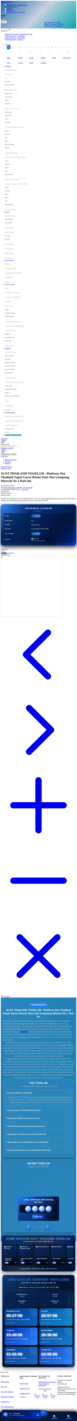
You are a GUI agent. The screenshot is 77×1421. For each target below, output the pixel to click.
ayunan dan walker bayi (14, 416)
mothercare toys (9, 429)
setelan (7, 141)
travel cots (9, 249)
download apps (22, 5)
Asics (8, 63)
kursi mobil (9, 232)
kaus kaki (7, 122)
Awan (31, 63)
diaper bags (9, 253)
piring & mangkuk (10, 313)
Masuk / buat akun (11, 460)
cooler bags (8, 341)
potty (7, 401)
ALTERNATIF (54, 1418)
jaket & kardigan (9, 144)
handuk (8, 410)
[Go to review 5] (44, 1227)
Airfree (31, 58)
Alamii (43, 58)
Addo (8, 58)
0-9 (69, 51)
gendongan (9, 244)
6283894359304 (25, 1393)
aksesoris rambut (9, 85)
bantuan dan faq (25, 1388)
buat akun (8, 461)
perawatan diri (9, 373)
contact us (20, 39)
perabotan (9, 277)
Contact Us (58, 26)
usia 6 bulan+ (8, 222)
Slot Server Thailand (7, 1397)
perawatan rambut (10, 366)
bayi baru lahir (9, 219)
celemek (8, 302)
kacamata (7, 81)
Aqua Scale (66, 58)
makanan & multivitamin (15, 326)
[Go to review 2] (36, 1227)
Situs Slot (4, 1387)
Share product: (5, 555)
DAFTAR (60, 24)
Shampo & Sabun (10, 362)
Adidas (20, 58)
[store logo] (16, 31)
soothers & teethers (12, 297)
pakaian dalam (9, 174)
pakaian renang (11, 153)
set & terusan (8, 97)
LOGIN (57, 22)
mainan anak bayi (12, 425)
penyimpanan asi (9, 337)
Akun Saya (4, 438)
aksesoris (7, 148)
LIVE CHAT (69, 1418)
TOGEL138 (24, 1032)
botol (7, 288)
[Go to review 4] (41, 1227)
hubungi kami (24, 1383)
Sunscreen (8, 359)
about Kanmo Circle (26, 34)
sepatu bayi (8, 112)
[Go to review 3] (39, 1227)
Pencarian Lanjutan (7, 448)
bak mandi (9, 405)
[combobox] (10, 446)
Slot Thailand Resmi (7, 1407)
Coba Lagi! (38, 1216)
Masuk (4, 440)
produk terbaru (11, 70)
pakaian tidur (8, 93)
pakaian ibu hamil (12, 179)
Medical (7, 392)
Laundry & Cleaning (11, 389)
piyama (7, 100)
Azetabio (43, 63)
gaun (6, 137)
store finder (21, 38)
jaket (6, 171)
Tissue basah (8, 386)
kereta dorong (10, 216)
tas (5, 78)
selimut (7, 264)
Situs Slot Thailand (7, 1392)
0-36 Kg (7, 239)
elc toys (7, 432)
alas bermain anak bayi (14, 421)
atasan (6, 131)
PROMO (8, 1418)
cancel (3, 450)
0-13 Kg (7, 236)
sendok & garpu (9, 316)
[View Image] (1, 995)
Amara (54, 58)
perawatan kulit (9, 356)
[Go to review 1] (33, 1227)
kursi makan (10, 346)
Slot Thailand (5, 1382)
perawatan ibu (10, 378)
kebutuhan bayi (11, 90)
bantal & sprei (10, 268)
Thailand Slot (5, 1402)
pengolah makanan (12, 321)
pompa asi (8, 334)
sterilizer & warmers (13, 293)
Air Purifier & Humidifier (12, 396)
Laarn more (25, 489)
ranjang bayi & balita (13, 273)
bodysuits (7, 103)
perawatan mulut (9, 369)
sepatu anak (8, 115)
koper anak (9, 228)
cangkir (7, 309)
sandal (6, 119)
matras (7, 282)
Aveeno (20, 63)
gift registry (21, 12)
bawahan (7, 134)
